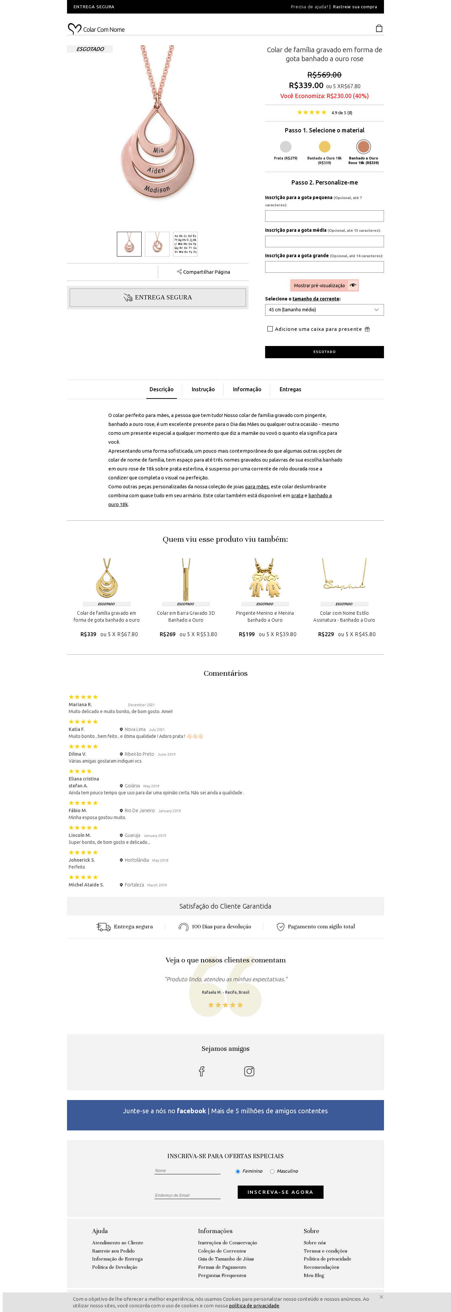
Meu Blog (314, 1275)
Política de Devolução (114, 1267)
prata (297, 495)
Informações (215, 1231)
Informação (247, 389)
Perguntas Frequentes (222, 1275)
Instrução (203, 389)
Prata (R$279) (285, 158)
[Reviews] (312, 113)
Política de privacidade (327, 1259)
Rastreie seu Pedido (113, 1251)
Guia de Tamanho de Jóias (226, 1259)
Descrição (162, 389)
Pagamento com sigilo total (321, 926)
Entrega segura (133, 926)
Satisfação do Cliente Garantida (225, 906)
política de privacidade (254, 1305)
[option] (156, 7)
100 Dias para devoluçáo (221, 926)
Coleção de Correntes (222, 1251)
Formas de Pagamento (222, 1267)
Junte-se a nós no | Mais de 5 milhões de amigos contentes (225, 1111)
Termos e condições (325, 1251)
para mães (257, 486)
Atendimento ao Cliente (117, 1243)
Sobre (311, 1231)
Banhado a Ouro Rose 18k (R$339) (363, 160)
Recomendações (321, 1267)
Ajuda (100, 1231)
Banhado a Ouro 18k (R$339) (324, 160)
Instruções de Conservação (227, 1243)
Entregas (290, 389)
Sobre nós (315, 1243)
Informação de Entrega (117, 1259)
